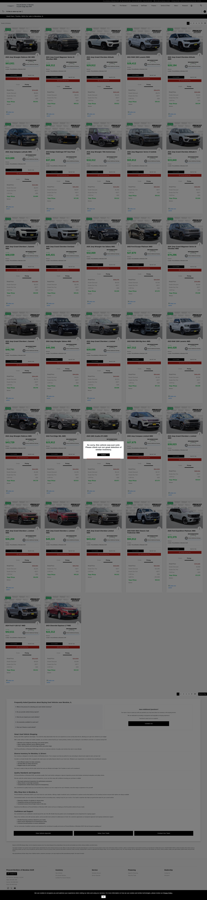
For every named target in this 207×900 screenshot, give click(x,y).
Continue (103, 454)
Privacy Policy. (168, 893)
